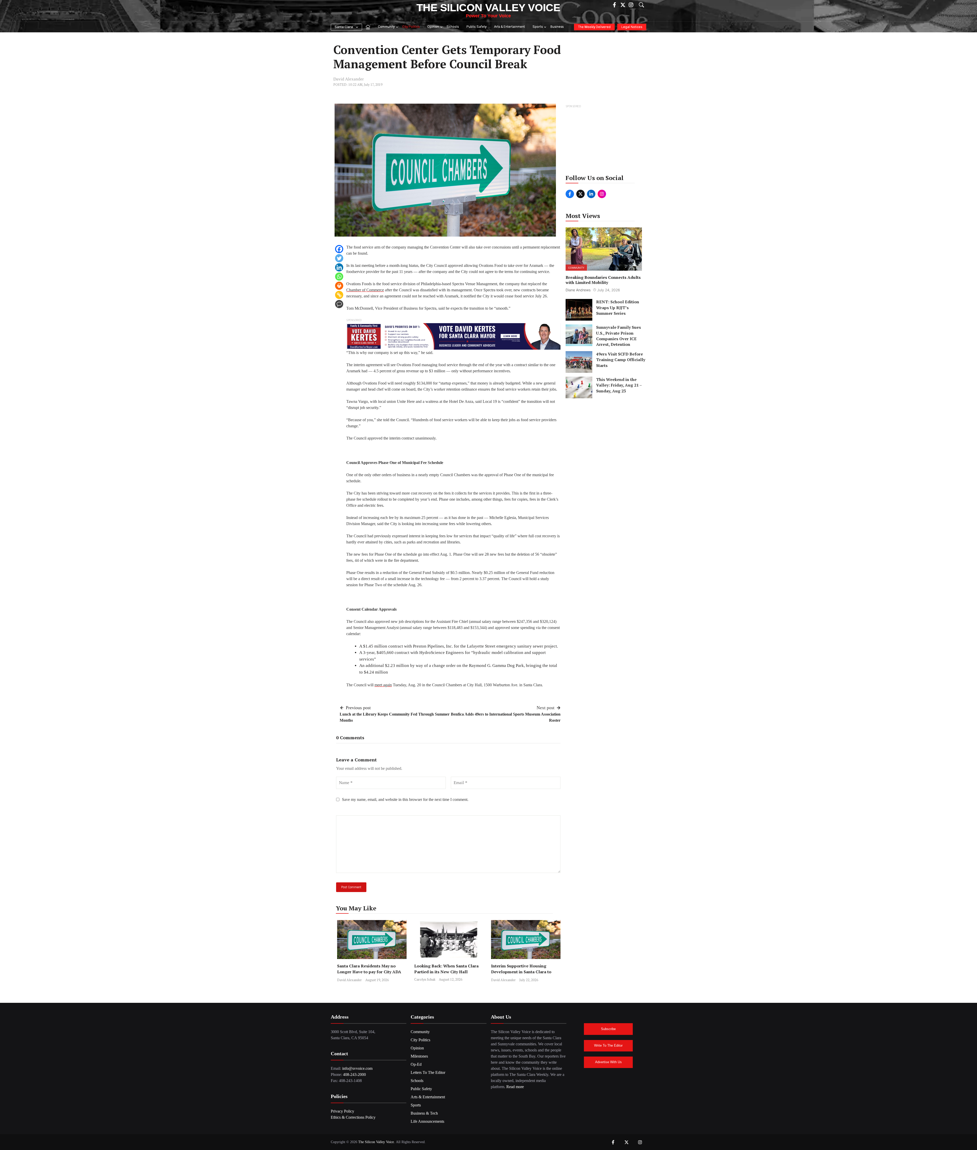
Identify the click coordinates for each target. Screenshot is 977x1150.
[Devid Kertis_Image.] (453, 336)
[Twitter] (339, 258)
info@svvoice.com (357, 1068)
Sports (538, 27)
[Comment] (339, 304)
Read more (515, 1087)
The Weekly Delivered (594, 27)
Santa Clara (344, 27)
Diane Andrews (578, 290)
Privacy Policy (342, 1111)
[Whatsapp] (339, 276)
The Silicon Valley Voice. (376, 1142)
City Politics (411, 27)
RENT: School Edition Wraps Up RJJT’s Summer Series (617, 307)
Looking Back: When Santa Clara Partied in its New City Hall (446, 969)
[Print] (339, 286)
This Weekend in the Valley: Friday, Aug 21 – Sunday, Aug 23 (619, 385)
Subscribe (608, 1029)
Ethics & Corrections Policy (353, 1117)
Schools (453, 27)
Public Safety (476, 27)
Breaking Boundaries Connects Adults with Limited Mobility (603, 279)
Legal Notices (631, 27)
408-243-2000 (354, 1074)
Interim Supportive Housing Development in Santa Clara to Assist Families (521, 971)
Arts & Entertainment (509, 27)
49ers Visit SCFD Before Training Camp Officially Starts (620, 359)
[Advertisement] (604, 141)
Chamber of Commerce (365, 290)
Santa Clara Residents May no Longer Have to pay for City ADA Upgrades (369, 971)
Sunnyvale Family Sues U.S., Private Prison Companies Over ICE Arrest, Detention (618, 335)
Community (386, 27)
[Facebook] (339, 249)
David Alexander (348, 79)
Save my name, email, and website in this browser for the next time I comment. (405, 799)
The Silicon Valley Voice (488, 7)
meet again (383, 685)
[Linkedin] (339, 267)
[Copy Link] (339, 295)
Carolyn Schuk (424, 979)
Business (557, 27)
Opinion (433, 27)
